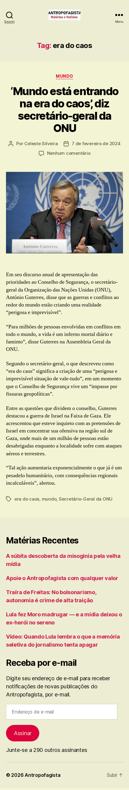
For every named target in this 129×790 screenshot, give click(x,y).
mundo (49, 499)
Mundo (64, 76)
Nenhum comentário (69, 153)
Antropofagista (42, 775)
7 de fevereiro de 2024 (96, 143)
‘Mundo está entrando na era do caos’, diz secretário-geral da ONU (64, 110)
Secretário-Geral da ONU (85, 499)
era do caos (26, 499)
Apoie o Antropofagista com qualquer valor (62, 578)
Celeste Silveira (41, 143)
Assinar (23, 733)
